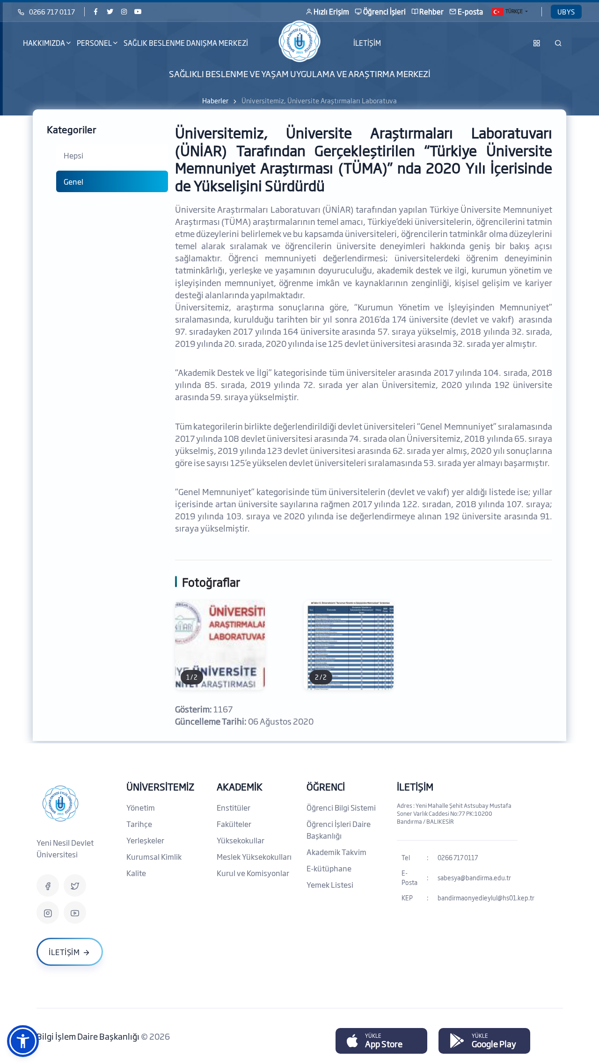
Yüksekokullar (240, 840)
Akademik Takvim (336, 851)
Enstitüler (233, 807)
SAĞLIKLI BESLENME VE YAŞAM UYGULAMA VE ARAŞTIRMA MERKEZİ (300, 73)
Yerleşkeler (145, 840)
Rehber (431, 11)
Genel (73, 181)
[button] (23, 1041)
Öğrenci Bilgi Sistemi (341, 807)
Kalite (136, 872)
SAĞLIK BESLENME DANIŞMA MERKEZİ (186, 42)
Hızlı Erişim (331, 11)
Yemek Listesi (330, 884)
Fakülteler (234, 823)
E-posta (470, 11)
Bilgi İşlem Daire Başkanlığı (89, 1036)
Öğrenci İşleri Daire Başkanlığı (339, 829)
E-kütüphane (329, 868)
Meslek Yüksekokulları (254, 856)
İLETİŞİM (367, 42)
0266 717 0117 (52, 11)
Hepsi (73, 155)
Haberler (215, 100)
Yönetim (140, 807)
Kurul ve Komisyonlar (253, 872)
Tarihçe (139, 823)
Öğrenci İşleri (384, 11)
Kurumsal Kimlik (154, 856)
